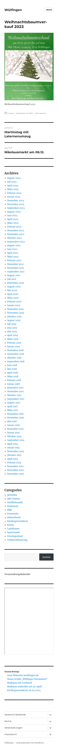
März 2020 (13, 297)
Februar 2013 (14, 462)
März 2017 (12, 410)
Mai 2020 (12, 290)
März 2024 (13, 189)
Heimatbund (14, 517)
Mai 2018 (12, 369)
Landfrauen (13, 528)
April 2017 (12, 406)
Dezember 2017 (15, 387)
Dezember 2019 (15, 309)
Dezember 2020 (15, 282)
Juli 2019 (11, 324)
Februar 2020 (14, 301)
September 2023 (16, 208)
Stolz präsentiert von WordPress (30, 743)
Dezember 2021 (15, 264)
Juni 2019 (12, 327)
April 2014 (12, 443)
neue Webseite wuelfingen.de (23, 675)
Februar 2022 (14, 260)
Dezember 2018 (15, 350)
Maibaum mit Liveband (19, 682)
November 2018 (15, 354)
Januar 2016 (13, 425)
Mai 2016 (12, 421)
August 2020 (14, 286)
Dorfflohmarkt (15, 502)
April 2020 (12, 294)
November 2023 (15, 204)
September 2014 (15, 440)
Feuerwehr (13, 513)
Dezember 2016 (15, 414)
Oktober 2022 (14, 238)
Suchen (46, 557)
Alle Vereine (40, 113)
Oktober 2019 (14, 316)
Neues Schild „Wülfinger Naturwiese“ (27, 679)
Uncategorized (15, 536)
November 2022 (15, 234)
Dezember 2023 (15, 200)
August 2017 (13, 402)
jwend (11, 113)
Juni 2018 (12, 365)
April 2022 (12, 253)
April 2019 (12, 335)
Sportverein (13, 532)
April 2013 (12, 458)
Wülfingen (13, 10)
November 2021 (15, 267)
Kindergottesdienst (17, 521)
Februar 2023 (14, 226)
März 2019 (12, 339)
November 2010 (15, 473)
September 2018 (15, 361)
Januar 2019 (13, 346)
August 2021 (13, 275)
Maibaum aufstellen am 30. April (24, 686)
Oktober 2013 (14, 455)
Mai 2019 (12, 331)
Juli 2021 (11, 279)
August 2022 (14, 245)
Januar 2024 (13, 196)
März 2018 (12, 376)
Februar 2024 (14, 193)
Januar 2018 (13, 384)
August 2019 (13, 320)
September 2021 (15, 271)
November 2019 (15, 312)
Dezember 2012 (15, 466)
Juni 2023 (12, 215)
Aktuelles (12, 495)
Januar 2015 (13, 432)
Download (12, 506)
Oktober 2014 (14, 436)
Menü (49, 10)
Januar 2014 (13, 447)
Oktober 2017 (14, 395)
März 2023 (12, 223)
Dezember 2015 (15, 428)
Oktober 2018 (14, 357)
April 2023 (12, 219)
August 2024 (14, 178)
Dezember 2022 (15, 230)
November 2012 (15, 470)
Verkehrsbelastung (17, 539)
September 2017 (15, 399)
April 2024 (12, 185)
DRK (9, 510)
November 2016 (15, 417)
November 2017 (15, 391)
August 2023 (14, 211)
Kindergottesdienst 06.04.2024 (24, 690)
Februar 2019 (14, 342)
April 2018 (12, 372)
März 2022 (13, 256)
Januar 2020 (13, 305)
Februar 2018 (14, 380)
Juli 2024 (12, 181)
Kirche (10, 524)
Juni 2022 (12, 249)
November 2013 (15, 451)
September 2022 (16, 241)
